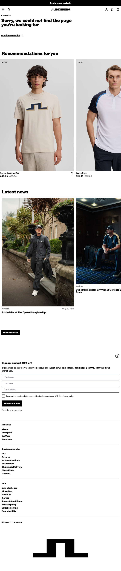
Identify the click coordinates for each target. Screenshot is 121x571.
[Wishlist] (112, 9)
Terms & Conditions (12, 501)
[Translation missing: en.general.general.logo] (60, 9)
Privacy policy (9, 505)
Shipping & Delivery (12, 467)
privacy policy (15, 410)
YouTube (6, 436)
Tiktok (5, 429)
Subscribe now (12, 403)
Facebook (7, 439)
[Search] (9, 9)
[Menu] (3, 9)
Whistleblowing (10, 508)
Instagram (7, 433)
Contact (6, 474)
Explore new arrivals (60, 3)
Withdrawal (8, 464)
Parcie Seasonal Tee (9, 173)
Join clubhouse (9, 488)
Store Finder (8, 470)
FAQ (4, 454)
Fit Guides (7, 491)
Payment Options (11, 460)
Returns (6, 457)
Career (5, 498)
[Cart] (118, 9)
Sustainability (9, 511)
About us (6, 495)
